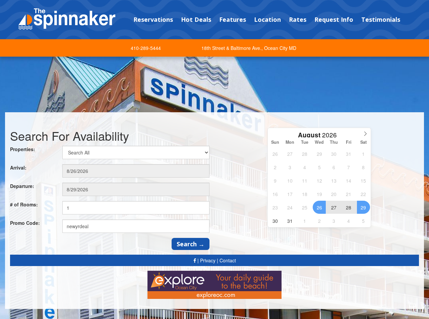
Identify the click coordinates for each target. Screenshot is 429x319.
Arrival (18, 167)
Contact (228, 260)
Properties (22, 149)
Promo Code (25, 222)
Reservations (153, 19)
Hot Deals (196, 19)
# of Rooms (24, 204)
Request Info (333, 19)
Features (232, 19)
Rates (297, 19)
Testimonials (380, 19)
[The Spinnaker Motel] (66, 18)
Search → (190, 244)
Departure (22, 186)
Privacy (208, 260)
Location (267, 19)
